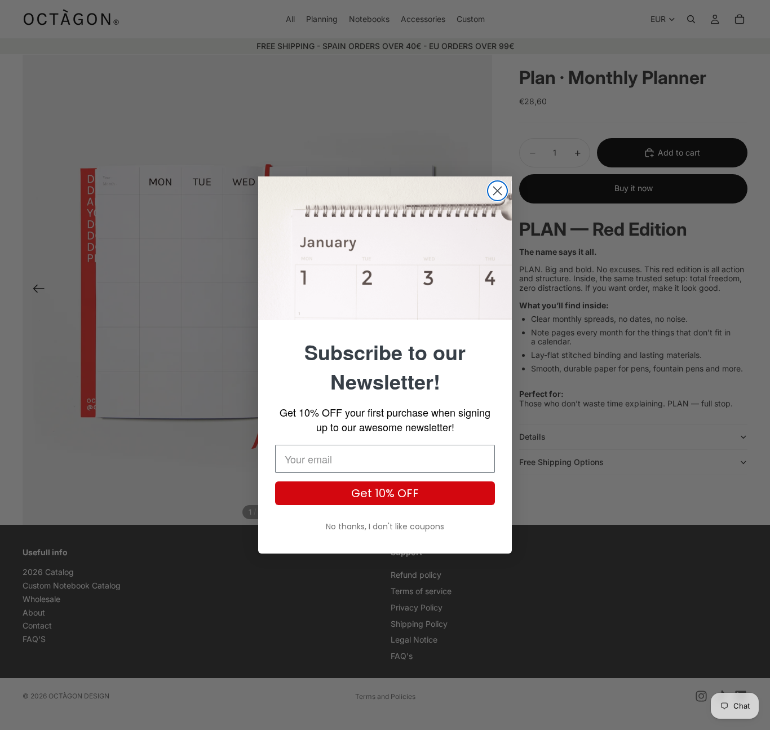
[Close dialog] (497, 191)
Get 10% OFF (385, 493)
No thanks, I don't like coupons (385, 526)
